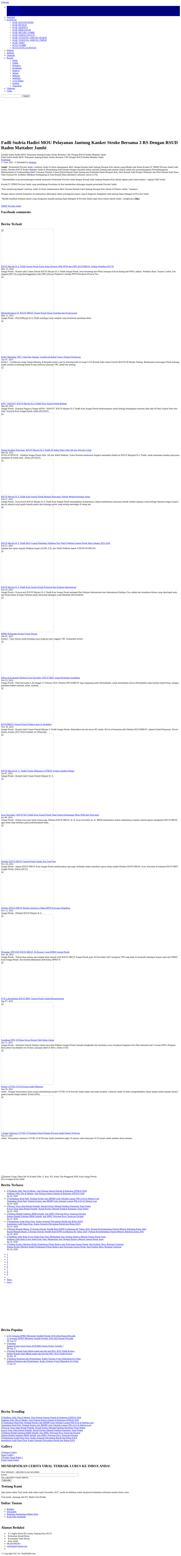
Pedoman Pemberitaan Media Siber (22, 1514)
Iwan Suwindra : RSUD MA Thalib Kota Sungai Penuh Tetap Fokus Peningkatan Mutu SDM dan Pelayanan (50, 815)
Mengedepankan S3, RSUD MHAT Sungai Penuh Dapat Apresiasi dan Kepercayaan (39, 313)
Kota (14, 12)
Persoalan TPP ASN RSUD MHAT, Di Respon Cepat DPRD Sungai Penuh (35, 952)
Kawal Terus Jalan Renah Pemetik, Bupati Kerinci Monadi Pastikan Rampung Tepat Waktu (48, 1209)
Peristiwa (16, 65)
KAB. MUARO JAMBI (23, 32)
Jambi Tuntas (18, 9)
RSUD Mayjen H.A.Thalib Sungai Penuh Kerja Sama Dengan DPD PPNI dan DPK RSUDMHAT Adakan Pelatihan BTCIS (57, 266)
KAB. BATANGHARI (23, 22)
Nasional (11, 17)
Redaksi (32, 162)
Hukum (10, 50)
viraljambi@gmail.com (17, 1546)
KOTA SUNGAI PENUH (24, 48)
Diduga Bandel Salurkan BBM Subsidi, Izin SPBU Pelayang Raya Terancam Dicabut (45, 1216)
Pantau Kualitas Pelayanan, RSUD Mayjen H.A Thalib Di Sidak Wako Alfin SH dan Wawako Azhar (46, 450)
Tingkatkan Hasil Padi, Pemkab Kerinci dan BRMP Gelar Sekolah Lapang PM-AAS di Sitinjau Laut (52, 1201)
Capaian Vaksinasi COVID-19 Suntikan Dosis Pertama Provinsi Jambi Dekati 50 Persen (40, 1133)
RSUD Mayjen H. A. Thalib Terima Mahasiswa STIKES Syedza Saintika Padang (37, 771)
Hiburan (16, 75)
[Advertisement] (86, 117)
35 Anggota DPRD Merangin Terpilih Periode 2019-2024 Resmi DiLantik (40, 1338)
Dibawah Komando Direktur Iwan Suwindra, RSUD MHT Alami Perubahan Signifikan (40, 678)
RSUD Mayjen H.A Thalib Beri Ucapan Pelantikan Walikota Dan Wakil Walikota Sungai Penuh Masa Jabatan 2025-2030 (55, 543)
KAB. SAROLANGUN (23, 35)
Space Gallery (7, 1455)
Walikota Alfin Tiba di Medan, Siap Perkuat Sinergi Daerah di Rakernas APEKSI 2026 (46, 1193)
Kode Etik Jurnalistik (16, 1517)
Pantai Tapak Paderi (10, 1460)
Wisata (15, 73)
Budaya (15, 70)
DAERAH (12, 20)
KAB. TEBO (18, 42)
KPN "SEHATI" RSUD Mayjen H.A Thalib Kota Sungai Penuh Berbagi (34, 403)
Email (3, 1474)
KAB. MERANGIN (21, 30)
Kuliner (15, 83)
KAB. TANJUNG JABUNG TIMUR (29, 40)
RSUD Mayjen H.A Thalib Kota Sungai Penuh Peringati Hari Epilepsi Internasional (38, 587)
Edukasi (10, 53)
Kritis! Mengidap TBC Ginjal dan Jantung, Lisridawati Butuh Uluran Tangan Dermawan (41, 357)
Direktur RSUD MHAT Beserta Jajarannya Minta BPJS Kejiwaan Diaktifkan (35, 908)
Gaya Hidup (17, 81)
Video (9, 91)
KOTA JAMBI (19, 45)
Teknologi (16, 86)
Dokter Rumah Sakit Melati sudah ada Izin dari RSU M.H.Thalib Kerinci (39, 1353)
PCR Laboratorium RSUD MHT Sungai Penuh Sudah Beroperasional (32, 998)
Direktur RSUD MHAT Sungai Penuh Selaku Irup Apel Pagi (28, 861)
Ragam (10, 58)
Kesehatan (17, 68)
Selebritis (16, 78)
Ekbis (15, 60)
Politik (15, 63)
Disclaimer (11, 1511)
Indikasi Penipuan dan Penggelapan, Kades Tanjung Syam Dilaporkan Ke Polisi (42, 1361)
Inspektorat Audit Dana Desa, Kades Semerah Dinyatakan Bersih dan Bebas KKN (44, 1224)
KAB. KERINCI (20, 27)
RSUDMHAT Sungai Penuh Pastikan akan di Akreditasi (26, 724)
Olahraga (11, 88)
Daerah (15, 15)
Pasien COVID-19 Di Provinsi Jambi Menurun (22, 1086)
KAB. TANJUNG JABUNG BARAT (29, 37)
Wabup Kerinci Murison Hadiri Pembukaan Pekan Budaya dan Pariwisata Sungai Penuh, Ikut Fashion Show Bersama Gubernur (64, 1247)
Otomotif (11, 55)
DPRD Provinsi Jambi (11, 206)
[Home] (5, 2)
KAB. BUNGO (19, 25)
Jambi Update (13, 7)
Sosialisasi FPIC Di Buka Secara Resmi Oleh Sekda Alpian (27, 1040)
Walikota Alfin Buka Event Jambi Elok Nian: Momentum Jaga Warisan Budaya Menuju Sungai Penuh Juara (55, 1239)
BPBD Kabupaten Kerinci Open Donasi (19, 634)
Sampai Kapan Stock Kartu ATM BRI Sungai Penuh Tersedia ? (35, 1346)
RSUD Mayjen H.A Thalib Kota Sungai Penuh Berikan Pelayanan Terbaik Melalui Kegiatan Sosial (45, 496)
